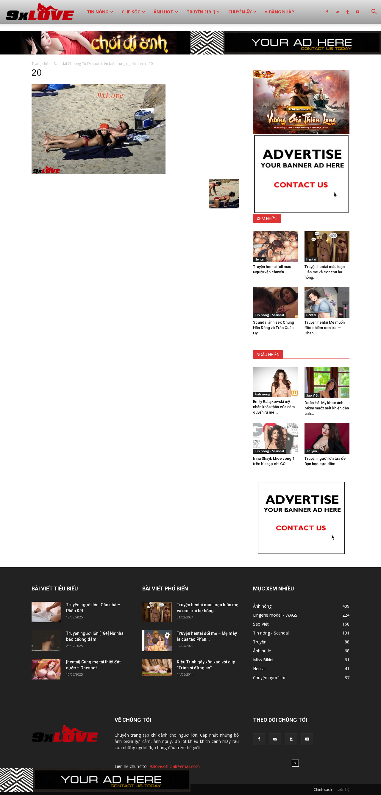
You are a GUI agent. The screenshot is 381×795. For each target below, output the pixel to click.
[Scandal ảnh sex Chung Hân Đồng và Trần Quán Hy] (275, 302)
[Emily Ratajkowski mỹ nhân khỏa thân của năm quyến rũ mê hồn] (275, 382)
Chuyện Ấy (240, 12)
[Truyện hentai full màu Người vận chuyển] (275, 246)
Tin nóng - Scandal (269, 315)
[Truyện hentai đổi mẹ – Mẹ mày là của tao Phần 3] (157, 640)
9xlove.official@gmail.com (175, 766)
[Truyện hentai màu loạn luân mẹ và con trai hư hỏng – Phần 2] (327, 246)
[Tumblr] (347, 12)
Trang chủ (40, 63)
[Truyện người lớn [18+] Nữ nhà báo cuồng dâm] (46, 640)
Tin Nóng (97, 12)
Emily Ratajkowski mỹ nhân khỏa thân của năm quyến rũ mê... (274, 406)
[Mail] (337, 12)
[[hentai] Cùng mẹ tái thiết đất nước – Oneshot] (46, 669)
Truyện (311, 451)
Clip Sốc (131, 12)
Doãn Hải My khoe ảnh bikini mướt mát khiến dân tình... (327, 408)
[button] (374, 12)
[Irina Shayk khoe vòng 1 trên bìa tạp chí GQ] (275, 438)
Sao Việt (312, 395)
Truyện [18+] (201, 12)
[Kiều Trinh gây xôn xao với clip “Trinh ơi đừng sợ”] (157, 667)
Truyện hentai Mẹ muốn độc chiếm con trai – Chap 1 (325, 327)
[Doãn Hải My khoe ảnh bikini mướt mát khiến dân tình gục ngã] (327, 382)
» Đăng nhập (279, 12)
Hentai (260, 259)
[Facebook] (327, 12)
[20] (98, 172)
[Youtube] (357, 12)
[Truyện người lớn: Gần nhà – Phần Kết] (46, 612)
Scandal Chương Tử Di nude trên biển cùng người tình (98, 63)
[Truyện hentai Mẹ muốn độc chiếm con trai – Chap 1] (327, 302)
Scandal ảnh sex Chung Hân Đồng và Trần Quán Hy (273, 327)
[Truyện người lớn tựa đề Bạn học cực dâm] (327, 438)
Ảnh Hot (163, 12)
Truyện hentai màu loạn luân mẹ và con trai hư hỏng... (325, 272)
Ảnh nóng (262, 394)
